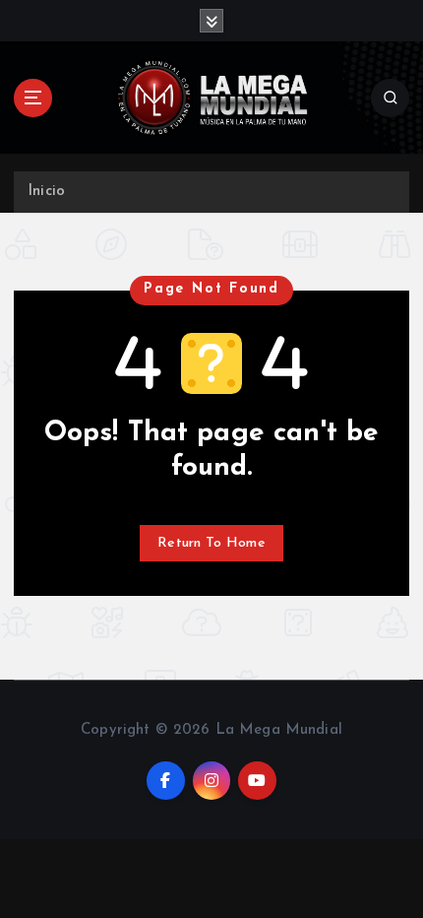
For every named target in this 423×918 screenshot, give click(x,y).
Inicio (46, 191)
